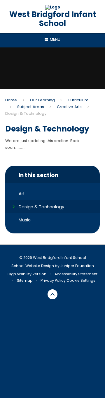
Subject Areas (30, 107)
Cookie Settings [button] (80, 280)
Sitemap (25, 280)
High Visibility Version (27, 273)
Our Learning (42, 100)
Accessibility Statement (76, 273)
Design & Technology (25, 113)
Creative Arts (69, 107)
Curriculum (78, 100)
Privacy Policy (53, 280)
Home (11, 100)
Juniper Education (77, 265)
